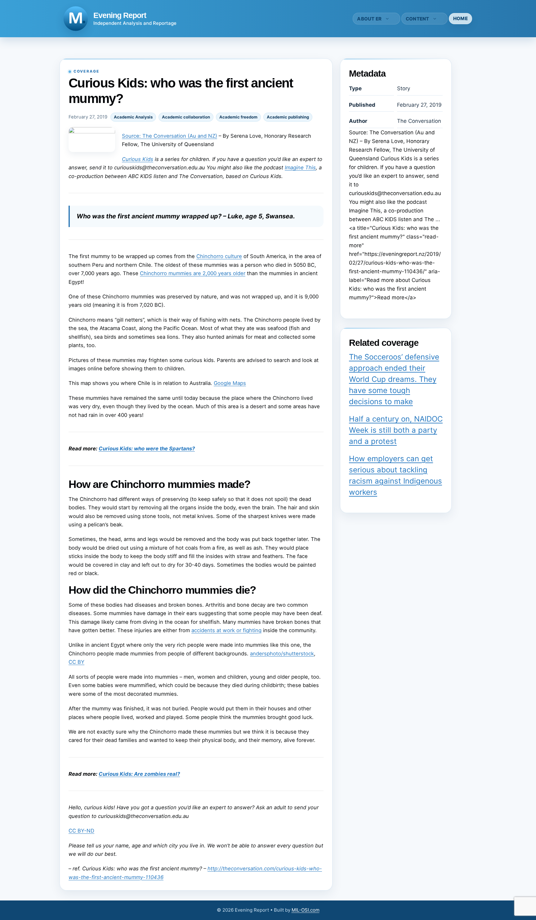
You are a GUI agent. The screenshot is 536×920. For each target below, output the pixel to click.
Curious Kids (137, 159)
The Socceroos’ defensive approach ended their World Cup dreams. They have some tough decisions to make (394, 379)
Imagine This (300, 167)
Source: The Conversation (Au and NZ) (169, 136)
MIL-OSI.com (305, 910)
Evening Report (119, 15)
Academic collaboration (186, 116)
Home (460, 18)
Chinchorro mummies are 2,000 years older (192, 273)
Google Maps (230, 383)
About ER (369, 19)
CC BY (76, 662)
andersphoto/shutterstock (282, 653)
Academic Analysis (133, 116)
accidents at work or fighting (226, 630)
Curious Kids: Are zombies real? (139, 774)
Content (417, 19)
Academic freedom (238, 116)
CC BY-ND (81, 831)
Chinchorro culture (219, 256)
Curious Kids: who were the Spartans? (147, 448)
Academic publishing (288, 116)
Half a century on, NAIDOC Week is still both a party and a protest (396, 430)
